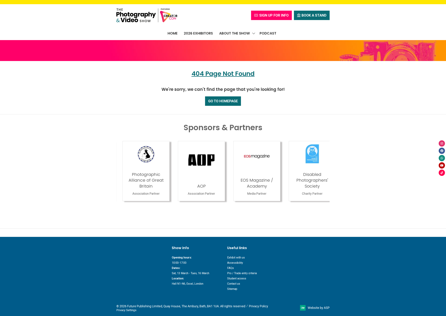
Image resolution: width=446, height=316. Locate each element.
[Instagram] (442, 143)
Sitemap (232, 289)
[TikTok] (442, 173)
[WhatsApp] (442, 158)
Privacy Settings (126, 310)
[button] (271, 15)
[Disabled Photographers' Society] (250, 171)
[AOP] (140, 171)
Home (173, 33)
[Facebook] (442, 151)
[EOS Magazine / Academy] (195, 171)
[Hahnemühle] (306, 171)
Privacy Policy (258, 306)
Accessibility (235, 262)
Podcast (268, 33)
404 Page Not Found (223, 73)
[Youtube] (442, 165)
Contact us (233, 283)
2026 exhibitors (198, 33)
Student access (236, 278)
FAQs (230, 268)
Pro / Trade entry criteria (242, 273)
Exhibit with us (236, 257)
